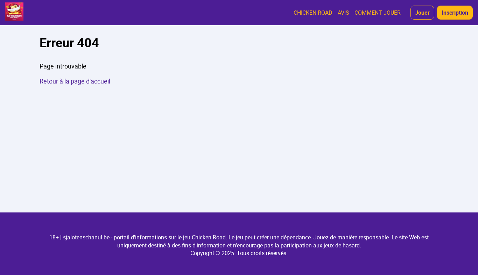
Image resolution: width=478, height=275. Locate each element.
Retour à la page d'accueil (75, 81)
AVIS (343, 12)
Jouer (422, 12)
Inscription (455, 12)
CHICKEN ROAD (313, 12)
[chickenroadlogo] (14, 12)
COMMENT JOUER (377, 12)
